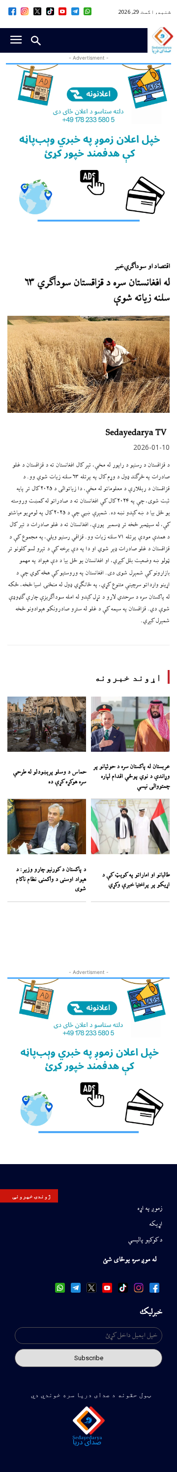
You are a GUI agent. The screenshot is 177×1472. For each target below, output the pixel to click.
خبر (119, 266)
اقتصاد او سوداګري (147, 266)
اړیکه (155, 1224)
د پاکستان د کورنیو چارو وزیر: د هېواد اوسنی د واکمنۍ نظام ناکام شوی (51, 879)
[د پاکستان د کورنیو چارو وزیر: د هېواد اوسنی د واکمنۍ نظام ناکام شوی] (46, 826)
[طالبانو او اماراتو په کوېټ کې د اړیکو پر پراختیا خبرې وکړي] (130, 826)
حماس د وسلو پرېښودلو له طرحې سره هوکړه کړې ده (49, 777)
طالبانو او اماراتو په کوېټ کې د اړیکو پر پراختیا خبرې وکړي (136, 880)
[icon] (88, 11)
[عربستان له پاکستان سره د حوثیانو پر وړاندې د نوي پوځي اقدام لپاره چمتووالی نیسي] (130, 724)
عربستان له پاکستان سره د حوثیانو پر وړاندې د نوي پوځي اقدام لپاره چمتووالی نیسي (131, 776)
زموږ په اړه (149, 1208)
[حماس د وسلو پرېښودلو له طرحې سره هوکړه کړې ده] (46, 724)
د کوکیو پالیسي (145, 1240)
